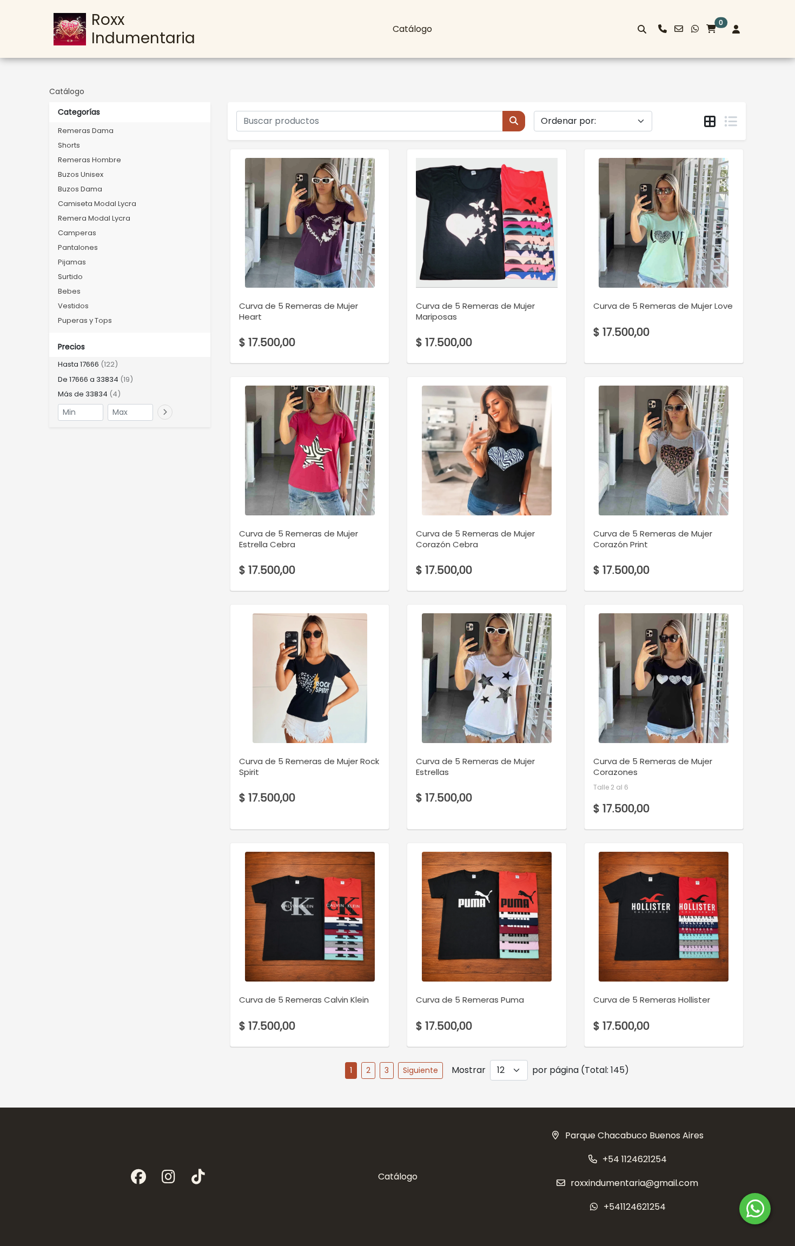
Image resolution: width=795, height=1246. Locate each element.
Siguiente (420, 1070)
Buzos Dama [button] (80, 189)
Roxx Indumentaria (143, 29)
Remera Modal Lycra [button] (94, 218)
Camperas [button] (77, 233)
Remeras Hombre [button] (89, 160)
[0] (711, 29)
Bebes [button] (69, 291)
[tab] (710, 121)
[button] (129, 364)
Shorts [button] (69, 145)
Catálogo (412, 29)
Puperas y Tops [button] (85, 320)
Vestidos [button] (73, 306)
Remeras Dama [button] (86, 130)
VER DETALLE (295, 270)
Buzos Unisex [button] (80, 174)
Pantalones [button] (78, 247)
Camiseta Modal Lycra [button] (97, 203)
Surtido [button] (70, 276)
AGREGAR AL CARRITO (309, 242)
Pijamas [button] (72, 262)
